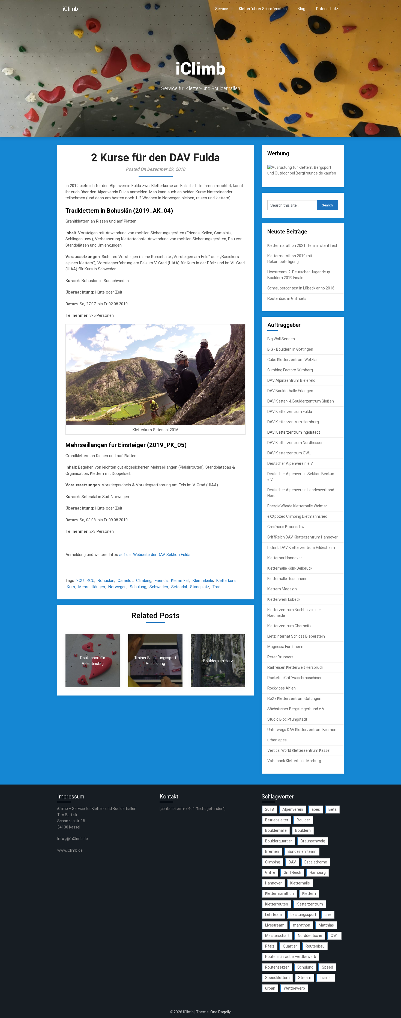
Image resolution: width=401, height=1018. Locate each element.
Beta (332, 809)
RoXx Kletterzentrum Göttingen (294, 698)
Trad (216, 586)
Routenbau (315, 946)
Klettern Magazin (282, 589)
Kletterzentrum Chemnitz (289, 626)
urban (270, 988)
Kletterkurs (226, 580)
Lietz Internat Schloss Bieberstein (296, 636)
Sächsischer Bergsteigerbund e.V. (296, 709)
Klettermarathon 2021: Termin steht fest (302, 245)
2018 (269, 809)
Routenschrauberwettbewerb (290, 956)
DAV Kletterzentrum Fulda (289, 411)
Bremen (272, 851)
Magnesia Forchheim (285, 646)
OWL (335, 935)
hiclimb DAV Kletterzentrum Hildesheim (301, 547)
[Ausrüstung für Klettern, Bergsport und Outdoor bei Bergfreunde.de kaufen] (302, 173)
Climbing (143, 580)
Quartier (290, 946)
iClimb (70, 8)
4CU (90, 580)
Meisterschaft (277, 935)
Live (328, 914)
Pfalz (269, 946)
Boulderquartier (278, 841)
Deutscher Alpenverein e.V (290, 463)
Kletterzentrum (310, 904)
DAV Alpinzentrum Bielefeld (291, 380)
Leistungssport (303, 914)
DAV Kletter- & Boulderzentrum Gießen (300, 401)
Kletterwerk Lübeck (283, 599)
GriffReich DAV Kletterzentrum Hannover (302, 537)
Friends (161, 580)
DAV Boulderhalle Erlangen (290, 391)
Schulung (138, 586)
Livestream (275, 925)
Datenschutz (327, 9)
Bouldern (303, 830)
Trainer (326, 977)
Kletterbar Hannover (284, 558)
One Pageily (220, 1012)
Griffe (270, 872)
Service (221, 9)
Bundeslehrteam (302, 851)
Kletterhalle (300, 883)
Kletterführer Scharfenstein (263, 9)
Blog (301, 9)
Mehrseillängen (91, 586)
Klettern (309, 893)
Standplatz (199, 586)
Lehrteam (273, 914)
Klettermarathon (279, 893)
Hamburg (318, 872)
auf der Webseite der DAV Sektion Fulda (154, 554)
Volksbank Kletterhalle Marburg (294, 761)
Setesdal (179, 586)
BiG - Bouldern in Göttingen (290, 349)
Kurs (71, 586)
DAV (292, 862)
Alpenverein (292, 809)
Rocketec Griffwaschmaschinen (294, 678)
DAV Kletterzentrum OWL (289, 453)
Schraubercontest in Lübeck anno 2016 (300, 288)
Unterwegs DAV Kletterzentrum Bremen (301, 729)
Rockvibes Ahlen (281, 688)
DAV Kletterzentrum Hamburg (293, 422)
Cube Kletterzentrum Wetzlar (292, 359)
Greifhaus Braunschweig (288, 527)
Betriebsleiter (276, 820)
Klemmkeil (180, 580)
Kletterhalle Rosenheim (287, 578)
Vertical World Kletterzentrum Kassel (298, 750)
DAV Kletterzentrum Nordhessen (295, 442)
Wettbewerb (294, 988)
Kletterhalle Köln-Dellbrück (289, 568)
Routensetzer (277, 967)
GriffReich (292, 872)
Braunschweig (313, 841)
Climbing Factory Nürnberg (290, 370)
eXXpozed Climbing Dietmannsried (297, 516)
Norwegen (117, 586)
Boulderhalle (276, 830)
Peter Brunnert (280, 657)
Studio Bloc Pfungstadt (287, 719)
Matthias (326, 925)
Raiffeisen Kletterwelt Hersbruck (295, 667)
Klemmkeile (203, 580)
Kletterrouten (276, 904)
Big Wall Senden (281, 339)
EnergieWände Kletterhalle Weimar (297, 506)
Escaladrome (315, 862)
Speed (327, 967)
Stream (304, 977)
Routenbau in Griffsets (286, 298)
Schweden (158, 586)
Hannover (273, 883)
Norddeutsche (310, 935)
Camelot (125, 580)
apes (316, 809)
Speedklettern (277, 977)
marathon (301, 925)
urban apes (277, 740)
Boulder (303, 820)
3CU (80, 580)
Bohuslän (106, 580)
